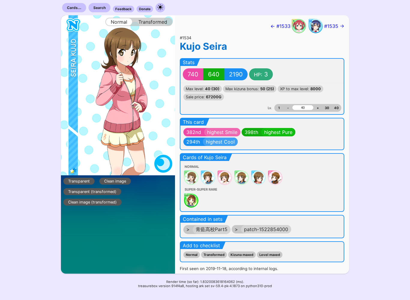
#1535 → (334, 26)
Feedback (123, 9)
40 (336, 108)
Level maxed (269, 255)
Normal (191, 255)
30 (327, 108)
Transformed (214, 255)
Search (99, 7)
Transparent (79, 181)
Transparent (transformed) (92, 191)
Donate (145, 9)
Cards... (74, 7)
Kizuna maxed (242, 255)
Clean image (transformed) (92, 202)
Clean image (115, 181)
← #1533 (280, 26)
